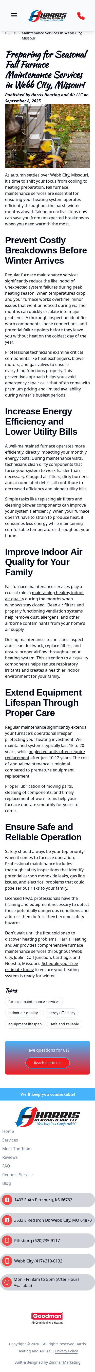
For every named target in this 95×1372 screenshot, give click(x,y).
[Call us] (81, 16)
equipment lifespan (25, 1024)
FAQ (6, 1166)
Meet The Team (17, 1148)
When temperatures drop (61, 293)
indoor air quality (23, 1012)
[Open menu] (14, 15)
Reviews (10, 1157)
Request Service (17, 1174)
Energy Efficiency (60, 1012)
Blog (6, 1183)
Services (10, 1140)
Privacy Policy (66, 1351)
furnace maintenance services (34, 1001)
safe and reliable (64, 1024)
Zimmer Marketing (65, 1362)
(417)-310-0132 (48, 1261)
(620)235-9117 (46, 1240)
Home (8, 1131)
